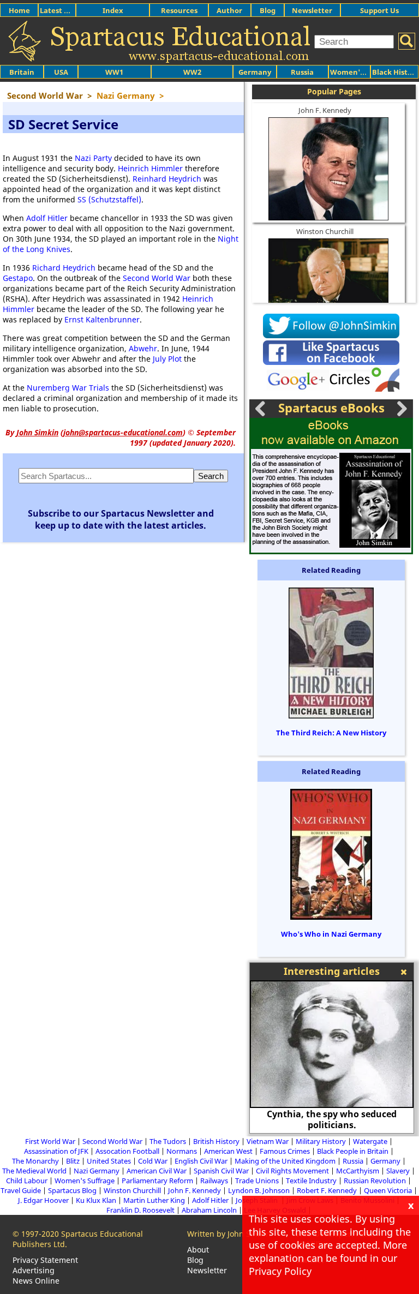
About (198, 1249)
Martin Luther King (154, 1200)
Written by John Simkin (229, 1234)
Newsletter (312, 10)
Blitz (73, 1161)
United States (109, 1161)
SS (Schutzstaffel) (109, 199)
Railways (214, 1180)
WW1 (114, 72)
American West (228, 1151)
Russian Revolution (375, 1180)
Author (229, 10)
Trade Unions (257, 1180)
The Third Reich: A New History (331, 733)
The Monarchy (35, 1161)
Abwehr (143, 348)
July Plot (167, 359)
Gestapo (18, 278)
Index (113, 10)
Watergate (370, 1141)
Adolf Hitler (47, 218)
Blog (268, 10)
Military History (321, 1141)
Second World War (156, 278)
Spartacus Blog (72, 1190)
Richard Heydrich (63, 267)
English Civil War (201, 1161)
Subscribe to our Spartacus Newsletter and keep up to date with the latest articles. (121, 519)
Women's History (360, 72)
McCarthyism (357, 1171)
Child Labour (26, 1180)
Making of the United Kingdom (285, 1161)
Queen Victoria (388, 1190)
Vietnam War (268, 1141)
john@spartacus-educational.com (123, 432)
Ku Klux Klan (96, 1200)
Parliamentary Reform (157, 1180)
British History (216, 1141)
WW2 (192, 72)
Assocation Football (127, 1151)
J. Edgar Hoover (43, 1200)
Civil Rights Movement (292, 1171)
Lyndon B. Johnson (259, 1190)
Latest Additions (69, 10)
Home (19, 10)
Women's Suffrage (85, 1180)
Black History (395, 72)
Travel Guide (21, 1190)
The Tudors (167, 1141)
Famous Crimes (285, 1151)
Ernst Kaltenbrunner (102, 319)
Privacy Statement (45, 1260)
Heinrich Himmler (150, 168)
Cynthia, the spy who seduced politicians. (332, 1119)
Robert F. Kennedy (327, 1190)
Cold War (152, 1161)
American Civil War (157, 1171)
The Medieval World (34, 1171)
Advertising (34, 1270)
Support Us (379, 10)
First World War (50, 1141)
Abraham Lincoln (209, 1210)
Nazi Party (93, 158)
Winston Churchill (325, 231)
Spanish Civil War (221, 1171)
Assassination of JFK (56, 1151)
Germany (254, 72)
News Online (36, 1280)
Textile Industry (311, 1180)
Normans (181, 1151)
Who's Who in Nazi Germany (331, 934)
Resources (179, 10)
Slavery (398, 1171)
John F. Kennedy (324, 110)
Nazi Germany (96, 1171)
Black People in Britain (352, 1151)
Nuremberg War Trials (68, 387)
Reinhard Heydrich (167, 178)
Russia (302, 72)
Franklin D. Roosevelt (140, 1210)
